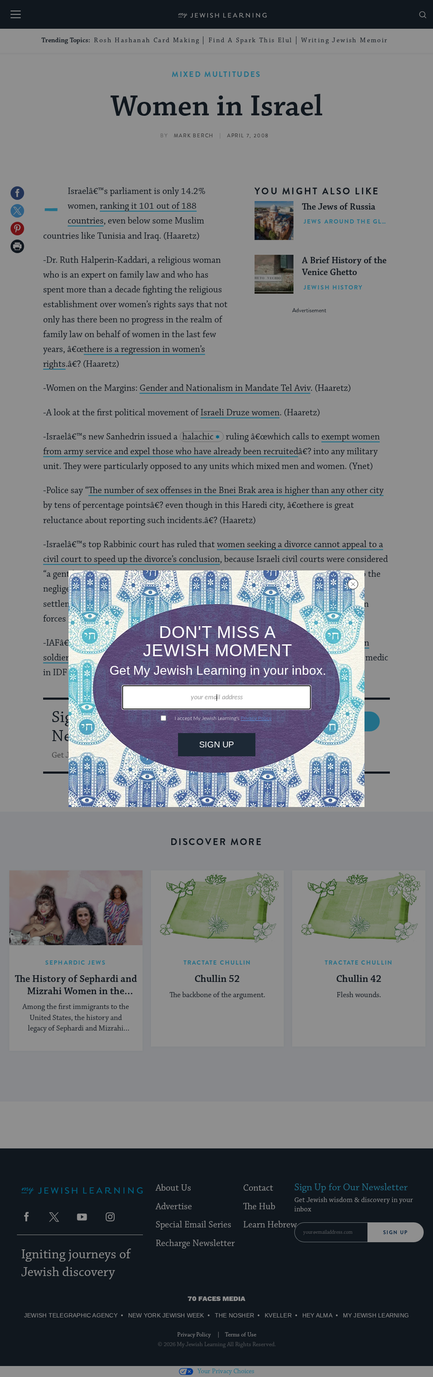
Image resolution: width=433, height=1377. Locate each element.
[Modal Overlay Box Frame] (216, 688)
